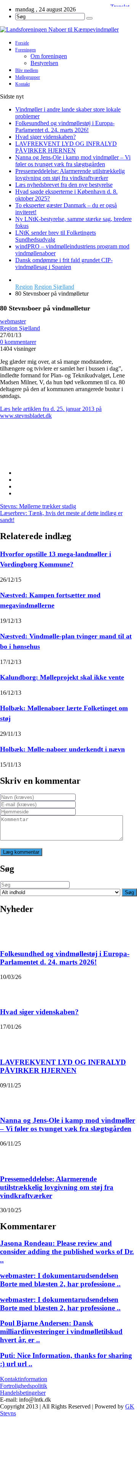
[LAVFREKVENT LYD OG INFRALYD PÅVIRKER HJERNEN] (10, 1039)
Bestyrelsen (44, 63)
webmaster (13, 321)
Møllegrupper (27, 77)
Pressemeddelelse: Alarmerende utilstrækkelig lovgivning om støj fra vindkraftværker (70, 174)
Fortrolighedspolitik (23, 1386)
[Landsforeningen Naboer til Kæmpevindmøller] (68, 29)
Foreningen (25, 50)
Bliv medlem (26, 70)
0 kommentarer (18, 342)
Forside (22, 43)
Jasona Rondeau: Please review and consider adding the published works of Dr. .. (67, 1251)
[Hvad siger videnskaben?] (10, 989)
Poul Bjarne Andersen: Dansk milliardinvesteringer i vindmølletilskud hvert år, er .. (61, 1331)
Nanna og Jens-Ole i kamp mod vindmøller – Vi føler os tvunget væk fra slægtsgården (73, 160)
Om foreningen (48, 56)
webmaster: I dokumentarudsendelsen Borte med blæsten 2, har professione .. (60, 1280)
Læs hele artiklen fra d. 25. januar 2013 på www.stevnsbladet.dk (51, 412)
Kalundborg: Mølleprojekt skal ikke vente (62, 677)
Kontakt (22, 84)
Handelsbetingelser (23, 1392)
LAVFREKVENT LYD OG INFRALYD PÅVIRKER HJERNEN (66, 147)
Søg (129, 892)
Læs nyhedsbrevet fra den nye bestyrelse (64, 184)
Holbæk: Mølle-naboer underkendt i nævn (62, 749)
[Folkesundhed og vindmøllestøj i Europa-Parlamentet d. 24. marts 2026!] (10, 931)
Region (24, 286)
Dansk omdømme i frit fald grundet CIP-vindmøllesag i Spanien (64, 263)
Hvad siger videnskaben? (45, 137)
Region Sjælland (54, 286)
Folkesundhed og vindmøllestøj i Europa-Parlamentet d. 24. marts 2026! (65, 126)
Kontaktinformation (23, 1379)
